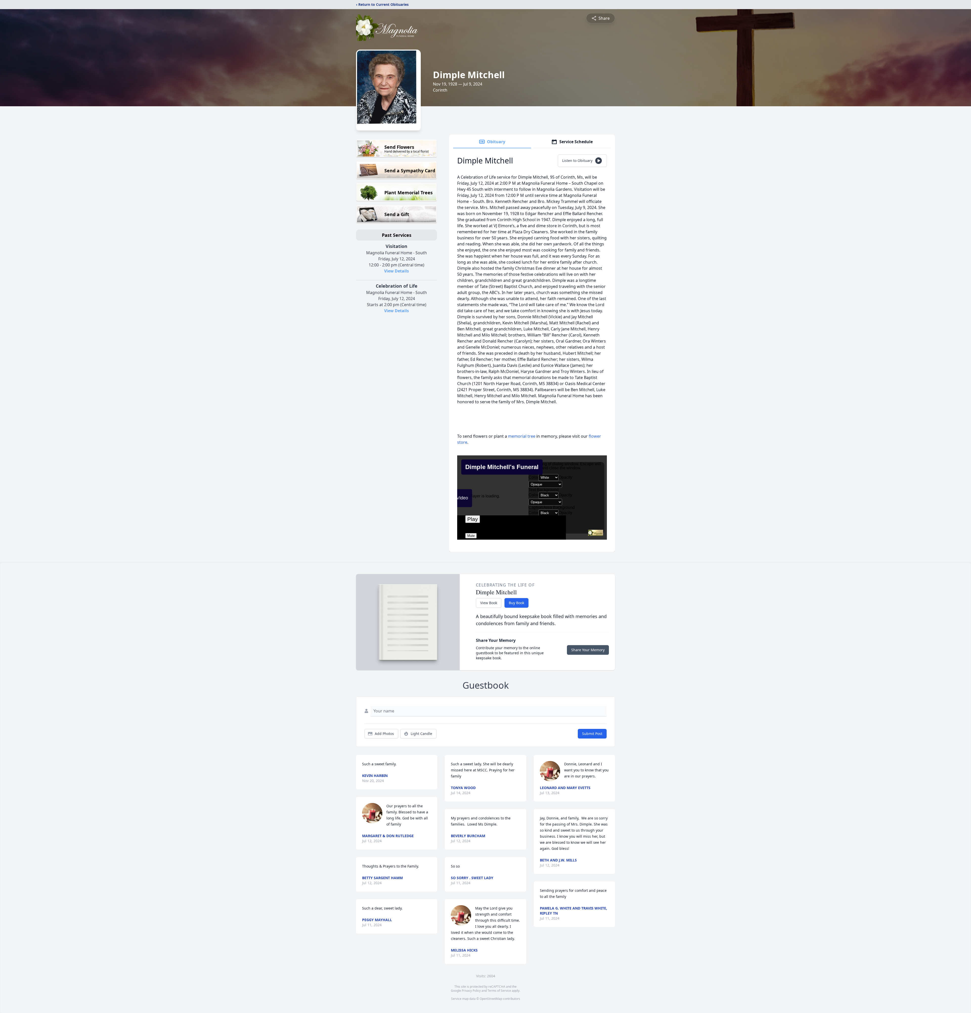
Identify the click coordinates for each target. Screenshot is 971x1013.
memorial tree (521, 436)
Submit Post (592, 733)
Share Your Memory (588, 649)
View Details (396, 271)
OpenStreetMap (491, 999)
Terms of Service (499, 990)
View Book (488, 602)
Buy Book (516, 602)
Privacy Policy (471, 990)
